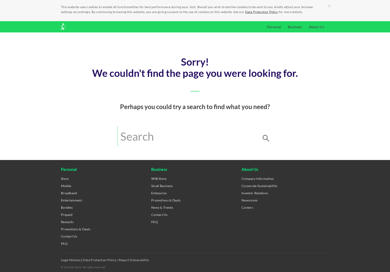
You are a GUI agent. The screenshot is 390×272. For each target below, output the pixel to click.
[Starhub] (75, 26)
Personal (274, 27)
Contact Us (69, 236)
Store (65, 179)
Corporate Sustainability (259, 186)
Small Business (162, 186)
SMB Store (159, 179)
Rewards (67, 222)
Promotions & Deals (75, 229)
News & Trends (162, 207)
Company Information (257, 179)
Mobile (66, 186)
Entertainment (71, 200)
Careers (247, 207)
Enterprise (159, 193)
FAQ (64, 243)
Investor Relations (254, 193)
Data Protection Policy (261, 12)
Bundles (67, 207)
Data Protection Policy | (100, 260)
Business (295, 27)
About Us (316, 27)
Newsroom (249, 200)
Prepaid (66, 215)
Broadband (69, 193)
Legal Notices (71, 260)
